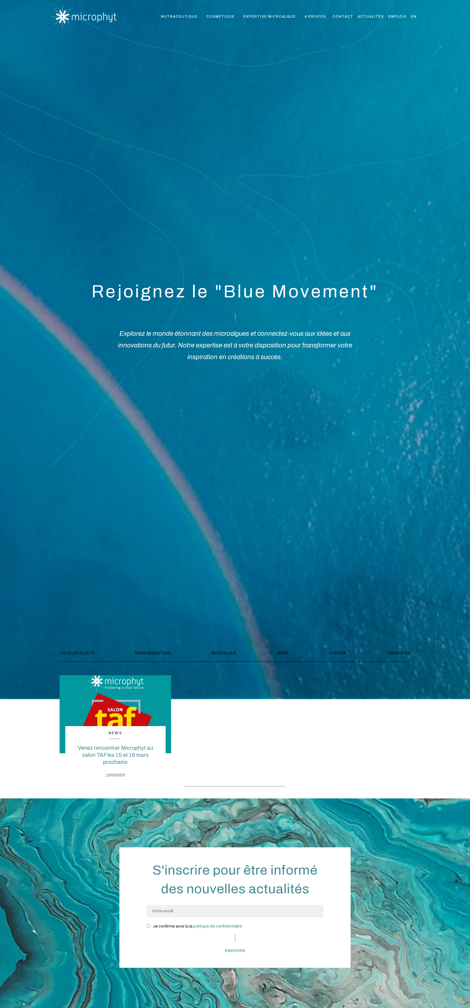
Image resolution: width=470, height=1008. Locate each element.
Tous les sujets (77, 653)
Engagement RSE (153, 653)
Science (337, 653)
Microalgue (224, 653)
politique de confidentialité (217, 926)
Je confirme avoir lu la (197, 926)
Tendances (398, 653)
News (283, 653)
